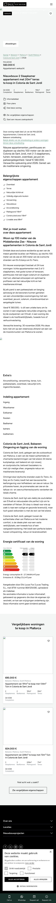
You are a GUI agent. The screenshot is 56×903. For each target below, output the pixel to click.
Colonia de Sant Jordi (11, 58)
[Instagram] (16, 847)
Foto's (28, 357)
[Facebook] (5, 847)
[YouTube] (21, 847)
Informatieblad (12, 99)
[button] (48, 655)
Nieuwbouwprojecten (13, 833)
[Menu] (51, 4)
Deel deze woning (14, 108)
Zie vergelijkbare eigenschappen (20, 115)
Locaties (7, 827)
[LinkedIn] (10, 847)
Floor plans (11, 103)
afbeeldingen (10, 44)
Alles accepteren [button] (16, 879)
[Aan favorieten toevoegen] (50, 13)
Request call (34, 900)
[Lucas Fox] (15, 4)
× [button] (50, 852)
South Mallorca (34, 55)
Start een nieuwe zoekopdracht (20, 119)
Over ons (7, 821)
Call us (9, 900)
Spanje (5, 55)
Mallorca (23, 55)
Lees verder (29, 863)
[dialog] (28, 870)
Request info (46, 900)
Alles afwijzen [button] (40, 879)
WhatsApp (22, 900)
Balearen (14, 55)
